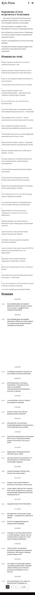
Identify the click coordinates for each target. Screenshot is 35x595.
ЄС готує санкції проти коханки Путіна (16, 289)
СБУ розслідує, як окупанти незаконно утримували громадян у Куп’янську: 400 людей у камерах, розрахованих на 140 (19, 551)
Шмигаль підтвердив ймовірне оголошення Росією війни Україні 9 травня (17, 187)
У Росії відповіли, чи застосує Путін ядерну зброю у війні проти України (16, 195)
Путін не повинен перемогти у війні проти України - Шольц (16, 152)
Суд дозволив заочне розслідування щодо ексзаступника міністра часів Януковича (16, 203)
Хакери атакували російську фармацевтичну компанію (17, 413)
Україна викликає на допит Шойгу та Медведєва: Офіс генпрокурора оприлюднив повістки (17, 223)
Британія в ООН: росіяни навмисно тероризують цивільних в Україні (13, 260)
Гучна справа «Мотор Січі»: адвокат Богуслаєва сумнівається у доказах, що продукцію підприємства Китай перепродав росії (19, 491)
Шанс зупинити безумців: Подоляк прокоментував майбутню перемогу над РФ (16, 127)
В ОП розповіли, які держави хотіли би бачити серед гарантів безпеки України (15, 179)
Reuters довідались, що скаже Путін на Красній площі (15, 102)
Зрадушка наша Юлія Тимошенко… (19, 504)
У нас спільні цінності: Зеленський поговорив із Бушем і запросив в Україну (17, 284)
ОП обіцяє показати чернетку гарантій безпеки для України (15, 241)
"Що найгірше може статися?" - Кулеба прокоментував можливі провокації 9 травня (17, 119)
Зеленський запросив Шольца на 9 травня (17, 84)
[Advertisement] (17, 345)
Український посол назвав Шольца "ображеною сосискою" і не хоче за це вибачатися (14, 213)
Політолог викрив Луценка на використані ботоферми (17, 522)
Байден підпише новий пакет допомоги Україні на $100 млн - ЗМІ (15, 63)
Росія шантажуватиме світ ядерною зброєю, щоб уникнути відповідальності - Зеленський (17, 110)
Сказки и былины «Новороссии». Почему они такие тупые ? (18, 472)
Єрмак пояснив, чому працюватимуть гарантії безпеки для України (14, 233)
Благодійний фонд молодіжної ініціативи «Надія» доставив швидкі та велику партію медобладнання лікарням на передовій (20, 322)
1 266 (23, 587)
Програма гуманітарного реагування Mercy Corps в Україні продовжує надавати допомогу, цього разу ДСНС (20, 439)
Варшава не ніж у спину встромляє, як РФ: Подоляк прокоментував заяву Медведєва (16, 72)
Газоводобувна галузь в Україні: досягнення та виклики (18, 401)
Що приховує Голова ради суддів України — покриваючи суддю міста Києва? (20, 515)
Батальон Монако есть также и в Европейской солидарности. (18, 582)
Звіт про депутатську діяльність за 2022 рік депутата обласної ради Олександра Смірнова (19, 460)
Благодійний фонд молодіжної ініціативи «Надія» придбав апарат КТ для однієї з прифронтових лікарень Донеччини (19, 307)
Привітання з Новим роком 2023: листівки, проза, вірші (18, 453)
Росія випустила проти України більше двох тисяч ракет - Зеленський (17, 276)
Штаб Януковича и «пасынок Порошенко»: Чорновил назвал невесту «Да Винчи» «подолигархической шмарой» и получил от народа (18, 387)
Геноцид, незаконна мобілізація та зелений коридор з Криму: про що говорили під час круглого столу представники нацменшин (19, 536)
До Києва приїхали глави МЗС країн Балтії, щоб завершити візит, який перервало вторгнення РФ (16, 161)
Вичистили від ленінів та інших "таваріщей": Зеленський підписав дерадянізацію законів (17, 143)
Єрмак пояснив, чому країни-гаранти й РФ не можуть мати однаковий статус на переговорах (17, 250)
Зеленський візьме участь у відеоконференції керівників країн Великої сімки (17, 135)
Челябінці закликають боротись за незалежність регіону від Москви (19, 373)
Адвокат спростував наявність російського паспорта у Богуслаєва (19, 483)
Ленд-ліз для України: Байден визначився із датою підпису (17, 80)
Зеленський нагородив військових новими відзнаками (16, 170)
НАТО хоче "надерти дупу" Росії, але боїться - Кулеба (17, 268)
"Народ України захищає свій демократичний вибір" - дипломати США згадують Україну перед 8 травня (16, 93)
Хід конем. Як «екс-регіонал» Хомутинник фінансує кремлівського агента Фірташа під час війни (20, 425)
